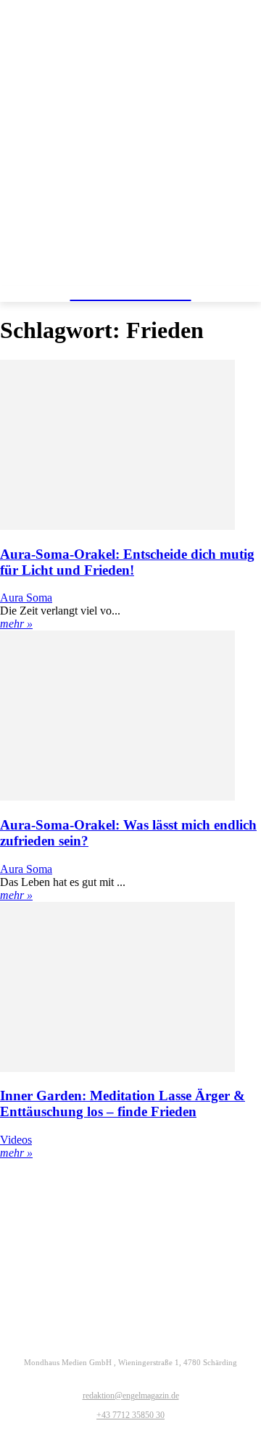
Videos (16, 1140)
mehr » (16, 623)
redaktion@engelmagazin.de (131, 1396)
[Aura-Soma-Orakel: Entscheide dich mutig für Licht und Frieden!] (117, 526)
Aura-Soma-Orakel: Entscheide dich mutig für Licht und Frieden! (127, 562)
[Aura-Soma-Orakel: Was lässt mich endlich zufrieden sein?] (117, 796)
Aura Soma (26, 597)
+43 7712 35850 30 (130, 1415)
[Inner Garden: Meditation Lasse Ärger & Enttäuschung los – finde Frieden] (117, 1068)
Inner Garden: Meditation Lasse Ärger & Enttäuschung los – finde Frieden (122, 1103)
